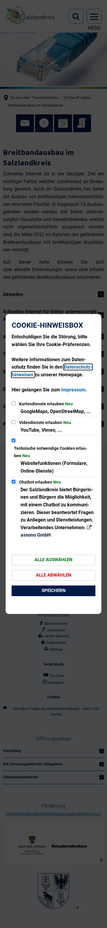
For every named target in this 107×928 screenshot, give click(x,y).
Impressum (73, 390)
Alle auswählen (53, 559)
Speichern (54, 590)
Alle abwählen (53, 575)
